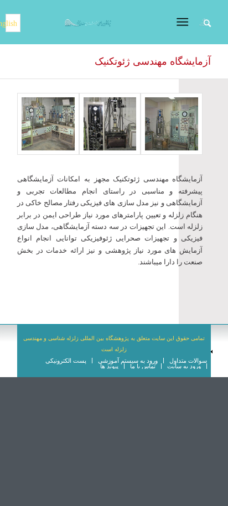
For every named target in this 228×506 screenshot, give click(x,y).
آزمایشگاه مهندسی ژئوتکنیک (153, 61)
